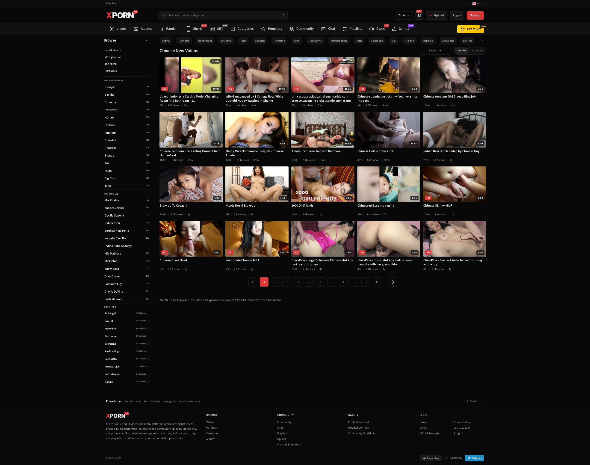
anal (243, 41)
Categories (212, 433)
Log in (457, 15)
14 (377, 282)
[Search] (282, 15)
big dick (260, 41)
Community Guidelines (362, 433)
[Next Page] (393, 282)
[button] (484, 41)
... (366, 282)
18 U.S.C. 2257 (461, 428)
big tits (467, 41)
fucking (409, 41)
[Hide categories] (147, 40)
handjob (428, 41)
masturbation (339, 41)
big (393, 41)
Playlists (282, 433)
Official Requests (429, 433)
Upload (281, 439)
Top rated (111, 64)
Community (284, 422)
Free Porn (112, 3)
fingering (279, 41)
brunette (226, 41)
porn (359, 41)
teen (297, 41)
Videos (210, 422)
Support (458, 433)
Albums (210, 439)
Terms (423, 422)
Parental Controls (358, 428)
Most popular (113, 57)
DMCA (423, 428)
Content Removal (358, 422)
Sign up (475, 15)
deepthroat (205, 41)
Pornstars (111, 71)
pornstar (184, 41)
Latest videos (113, 50)
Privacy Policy (461, 422)
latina (166, 41)
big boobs (377, 41)
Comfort (462, 51)
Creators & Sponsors (289, 444)
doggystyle (315, 41)
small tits (448, 41)
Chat (280, 428)
